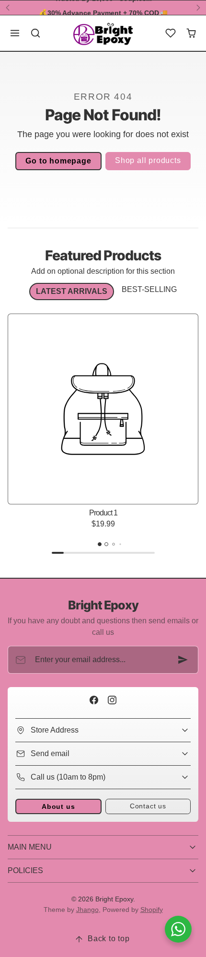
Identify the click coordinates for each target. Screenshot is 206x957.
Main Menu (30, 847)
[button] (15, 33)
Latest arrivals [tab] (71, 291)
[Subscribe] (183, 660)
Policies (25, 870)
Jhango (87, 909)
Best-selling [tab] (149, 289)
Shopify (151, 909)
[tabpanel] (103, 436)
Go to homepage (58, 161)
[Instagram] (112, 700)
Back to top (109, 938)
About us (58, 806)
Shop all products (148, 160)
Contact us (148, 806)
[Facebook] (94, 700)
